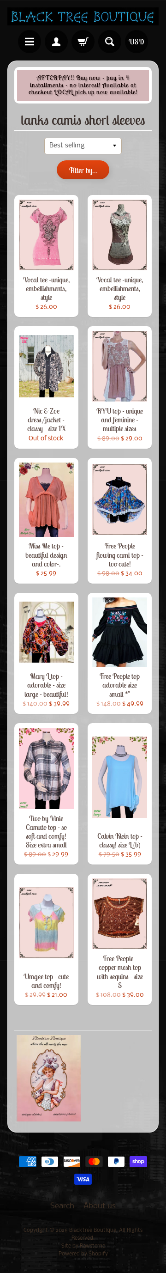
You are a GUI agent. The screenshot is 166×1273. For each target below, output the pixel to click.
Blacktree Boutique (92, 1230)
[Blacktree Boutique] (83, 16)
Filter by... (83, 170)
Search (62, 1206)
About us (99, 1206)
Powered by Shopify (83, 1254)
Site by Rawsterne (83, 1246)
